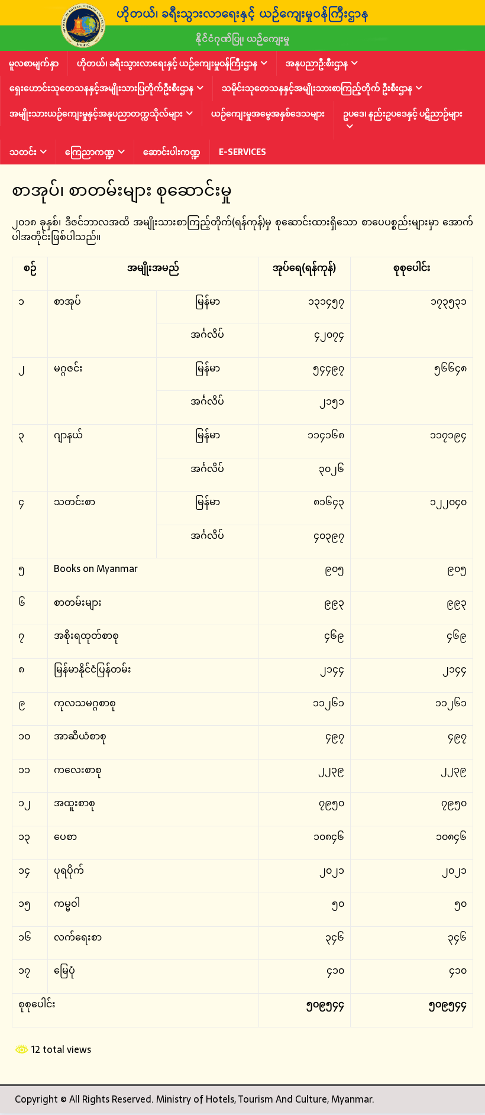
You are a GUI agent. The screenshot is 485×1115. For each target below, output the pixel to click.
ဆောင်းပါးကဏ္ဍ (172, 152)
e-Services (242, 152)
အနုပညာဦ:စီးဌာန (317, 63)
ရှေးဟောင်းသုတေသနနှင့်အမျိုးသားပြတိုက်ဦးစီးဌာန (101, 88)
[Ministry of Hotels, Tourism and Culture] (242, 42)
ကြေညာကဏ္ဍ (90, 152)
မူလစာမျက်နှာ (34, 63)
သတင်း (23, 152)
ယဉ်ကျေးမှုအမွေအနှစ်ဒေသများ (268, 113)
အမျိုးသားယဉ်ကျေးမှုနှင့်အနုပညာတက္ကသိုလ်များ (96, 113)
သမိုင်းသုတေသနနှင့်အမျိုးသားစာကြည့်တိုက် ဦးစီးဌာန (317, 88)
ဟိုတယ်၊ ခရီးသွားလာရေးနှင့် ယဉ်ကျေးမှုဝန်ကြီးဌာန (167, 63)
